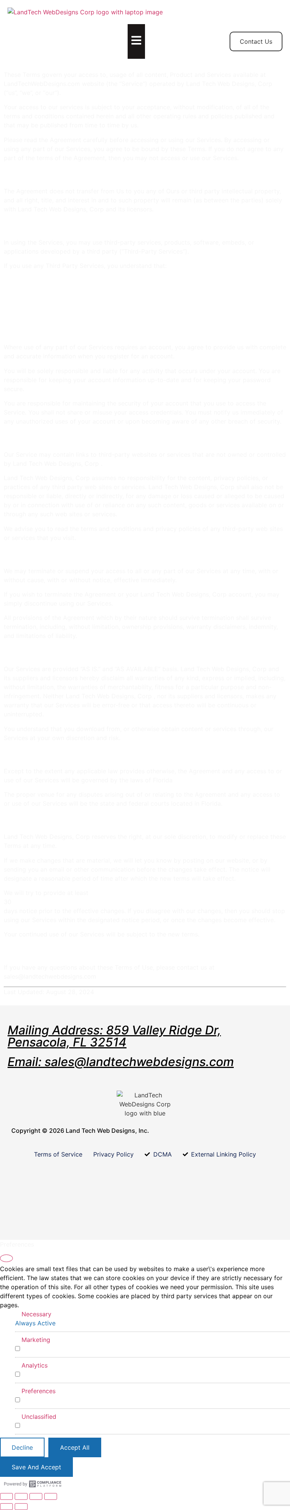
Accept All (74, 1447)
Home (23, 32)
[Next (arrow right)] (21, 1506)
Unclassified (39, 1416)
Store (55, 32)
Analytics (35, 1365)
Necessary (36, 1314)
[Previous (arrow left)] (6, 1506)
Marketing (36, 1339)
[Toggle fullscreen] (21, 1496)
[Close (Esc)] (50, 1496)
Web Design (87, 37)
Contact (124, 32)
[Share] (35, 1496)
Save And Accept (36, 1467)
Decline (22, 1447)
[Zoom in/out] (6, 1496)
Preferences (39, 1391)
